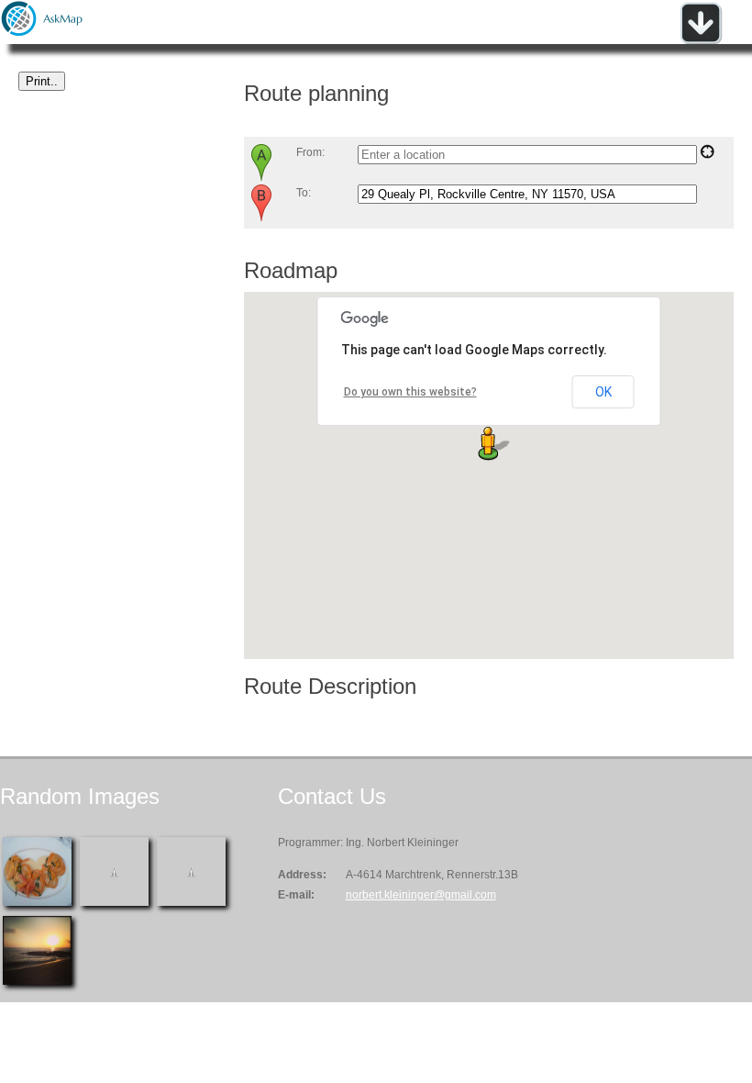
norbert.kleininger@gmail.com (421, 894)
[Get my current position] (707, 155)
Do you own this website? (410, 391)
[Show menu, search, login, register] (701, 40)
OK (603, 392)
